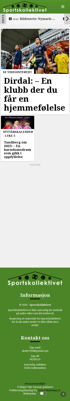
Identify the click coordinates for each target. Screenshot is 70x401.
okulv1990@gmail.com (35, 350)
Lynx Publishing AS (49, 390)
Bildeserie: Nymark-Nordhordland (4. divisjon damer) (34, 19)
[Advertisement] (35, 190)
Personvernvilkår (35, 383)
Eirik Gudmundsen (35, 367)
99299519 (35, 359)
